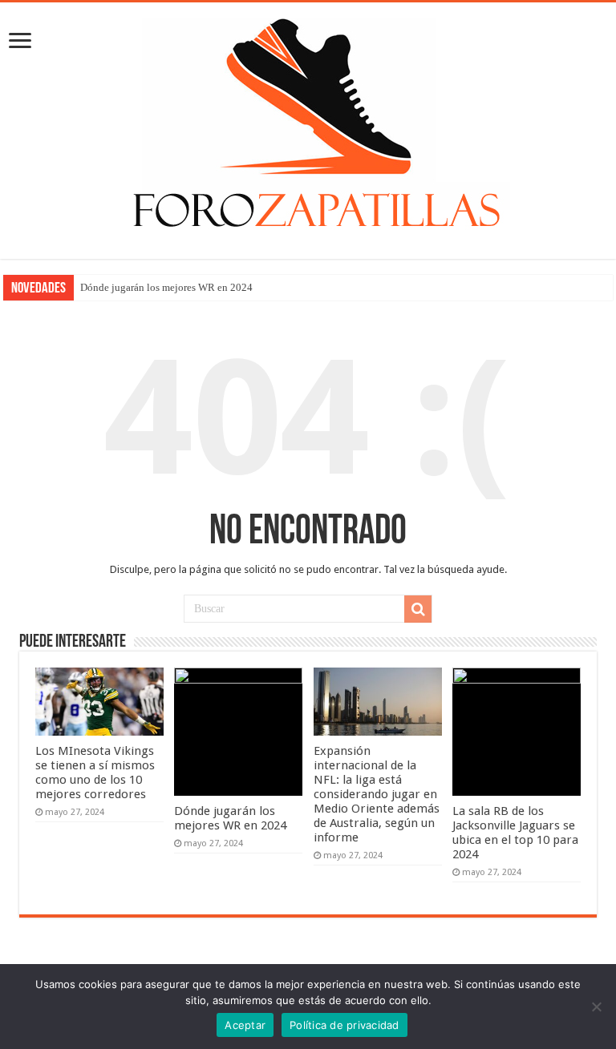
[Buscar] (418, 609)
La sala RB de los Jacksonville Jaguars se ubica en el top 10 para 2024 (515, 832)
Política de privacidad (344, 1025)
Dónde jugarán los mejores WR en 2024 (166, 287)
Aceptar (245, 1025)
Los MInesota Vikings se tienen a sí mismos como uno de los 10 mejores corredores (95, 772)
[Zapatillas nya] (308, 127)
